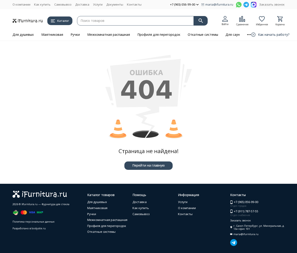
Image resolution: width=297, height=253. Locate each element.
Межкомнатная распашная (108, 34)
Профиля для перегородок (158, 34)
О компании (21, 4)
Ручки (75, 34)
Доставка (82, 4)
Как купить (42, 4)
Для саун (233, 34)
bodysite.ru (39, 228)
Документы (114, 4)
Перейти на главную (148, 165)
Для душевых (23, 34)
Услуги (98, 4)
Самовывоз (62, 4)
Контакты (134, 4)
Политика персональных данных (34, 221)
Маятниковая (52, 34)
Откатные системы (203, 34)
